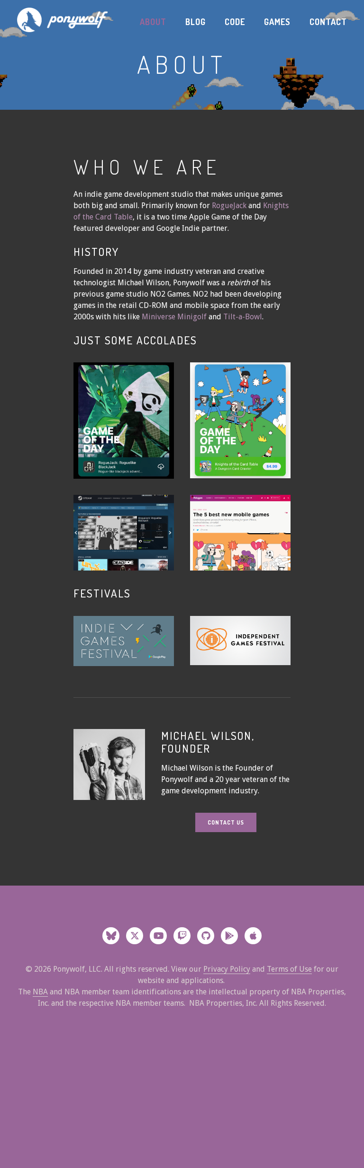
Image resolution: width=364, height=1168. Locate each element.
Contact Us (226, 822)
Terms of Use (289, 969)
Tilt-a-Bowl (242, 316)
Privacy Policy (226, 969)
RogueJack (229, 205)
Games (277, 22)
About (153, 22)
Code (235, 22)
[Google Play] (229, 935)
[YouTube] (158, 935)
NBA (40, 991)
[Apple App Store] (253, 935)
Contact (328, 22)
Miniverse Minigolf (175, 316)
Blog (195, 22)
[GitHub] (205, 935)
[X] (134, 935)
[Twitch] (182, 935)
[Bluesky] (110, 935)
